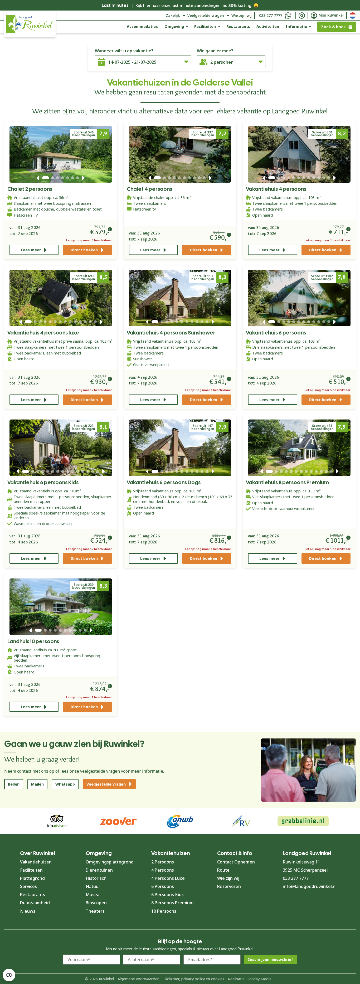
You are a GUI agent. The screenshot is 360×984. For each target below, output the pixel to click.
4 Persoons (162, 870)
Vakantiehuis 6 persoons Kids (43, 482)
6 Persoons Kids (167, 894)
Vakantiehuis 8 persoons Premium (287, 482)
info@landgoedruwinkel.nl (310, 886)
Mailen (37, 784)
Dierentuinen (99, 870)
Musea (92, 894)
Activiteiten (267, 26)
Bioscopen (96, 903)
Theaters (95, 911)
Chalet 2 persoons (29, 189)
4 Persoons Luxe (168, 878)
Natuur (93, 886)
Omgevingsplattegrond (110, 862)
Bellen (14, 784)
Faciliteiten (205, 26)
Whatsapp (65, 784)
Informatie (296, 26)
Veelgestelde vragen (205, 15)
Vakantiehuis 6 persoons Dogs (164, 482)
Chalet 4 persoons (149, 189)
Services (28, 886)
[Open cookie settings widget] (9, 975)
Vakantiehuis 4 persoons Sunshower (171, 332)
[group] (303, 821)
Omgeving (174, 26)
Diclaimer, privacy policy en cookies (193, 978)
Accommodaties (142, 26)
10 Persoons (163, 911)
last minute (182, 5)
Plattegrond (32, 878)
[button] (38, 178)
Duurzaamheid (35, 903)
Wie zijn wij (241, 15)
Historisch (96, 878)
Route (223, 870)
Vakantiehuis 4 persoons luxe (43, 332)
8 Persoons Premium (172, 903)
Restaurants (238, 26)
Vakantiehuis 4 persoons (276, 189)
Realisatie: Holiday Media (249, 978)
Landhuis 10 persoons (33, 641)
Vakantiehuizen (36, 862)
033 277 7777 (270, 15)
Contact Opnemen (236, 862)
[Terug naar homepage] (29, 24)
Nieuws (27, 911)
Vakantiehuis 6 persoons (276, 332)
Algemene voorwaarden (138, 978)
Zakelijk (173, 15)
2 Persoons (162, 862)
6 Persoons (162, 886)
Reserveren (229, 886)
